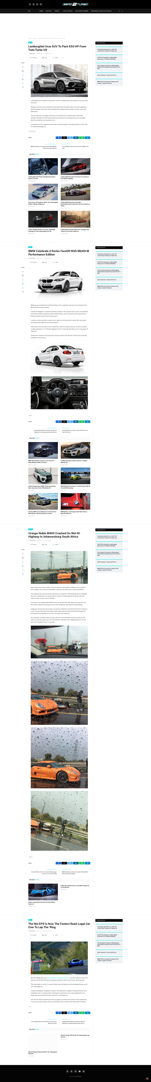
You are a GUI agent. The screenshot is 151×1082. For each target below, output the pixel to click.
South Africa (68, 11)
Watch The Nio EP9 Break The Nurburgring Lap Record (75, 1036)
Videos (57, 11)
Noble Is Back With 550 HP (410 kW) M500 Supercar (41, 903)
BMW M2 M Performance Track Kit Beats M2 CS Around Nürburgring (75, 487)
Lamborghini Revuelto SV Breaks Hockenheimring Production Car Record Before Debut (75, 204)
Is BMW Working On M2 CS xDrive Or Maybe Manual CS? (74, 461)
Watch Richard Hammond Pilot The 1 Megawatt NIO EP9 (42, 1052)
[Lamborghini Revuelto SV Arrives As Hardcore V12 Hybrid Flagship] (75, 166)
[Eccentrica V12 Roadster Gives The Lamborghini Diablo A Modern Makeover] (43, 192)
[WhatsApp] (22, 83)
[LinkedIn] (22, 79)
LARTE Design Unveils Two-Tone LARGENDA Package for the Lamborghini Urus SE (41, 230)
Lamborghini (32, 131)
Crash (30, 529)
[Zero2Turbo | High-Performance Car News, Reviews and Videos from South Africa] (75, 4)
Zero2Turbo (32, 53)
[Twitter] (22, 75)
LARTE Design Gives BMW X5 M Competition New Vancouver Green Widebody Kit (42, 487)
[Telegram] (22, 87)
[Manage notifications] (147, 1078)
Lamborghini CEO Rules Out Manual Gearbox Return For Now (41, 177)
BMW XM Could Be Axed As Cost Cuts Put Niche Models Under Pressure (41, 461)
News (30, 42)
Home (41, 11)
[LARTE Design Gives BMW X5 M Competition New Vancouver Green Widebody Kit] (43, 476)
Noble (30, 857)
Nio (30, 1006)
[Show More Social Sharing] (62, 57)
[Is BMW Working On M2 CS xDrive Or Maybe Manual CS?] (75, 450)
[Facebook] (22, 67)
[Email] (22, 71)
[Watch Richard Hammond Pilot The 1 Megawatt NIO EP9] (43, 1041)
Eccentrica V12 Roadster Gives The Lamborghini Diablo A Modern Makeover (43, 203)
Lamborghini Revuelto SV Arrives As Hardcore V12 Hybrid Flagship (75, 177)
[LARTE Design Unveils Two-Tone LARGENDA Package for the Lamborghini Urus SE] (43, 219)
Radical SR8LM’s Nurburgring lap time (58, 978)
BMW (30, 415)
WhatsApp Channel (81, 11)
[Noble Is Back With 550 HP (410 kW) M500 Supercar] (43, 892)
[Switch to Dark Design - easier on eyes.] (122, 11)
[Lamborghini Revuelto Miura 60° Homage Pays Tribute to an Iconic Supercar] (75, 219)
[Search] (119, 11)
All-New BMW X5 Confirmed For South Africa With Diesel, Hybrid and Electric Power (42, 512)
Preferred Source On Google (101, 11)
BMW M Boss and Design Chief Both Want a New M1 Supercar (74, 512)
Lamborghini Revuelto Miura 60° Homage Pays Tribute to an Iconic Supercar (75, 230)
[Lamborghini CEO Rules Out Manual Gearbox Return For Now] (43, 166)
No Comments (48, 53)
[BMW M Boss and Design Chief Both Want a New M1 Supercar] (75, 501)
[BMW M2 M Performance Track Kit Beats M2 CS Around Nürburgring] (75, 476)
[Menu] (29, 11)
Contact (49, 11)
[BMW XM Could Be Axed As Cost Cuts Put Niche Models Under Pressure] (43, 450)
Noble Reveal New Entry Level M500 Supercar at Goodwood (75, 886)
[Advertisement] (75, 25)
